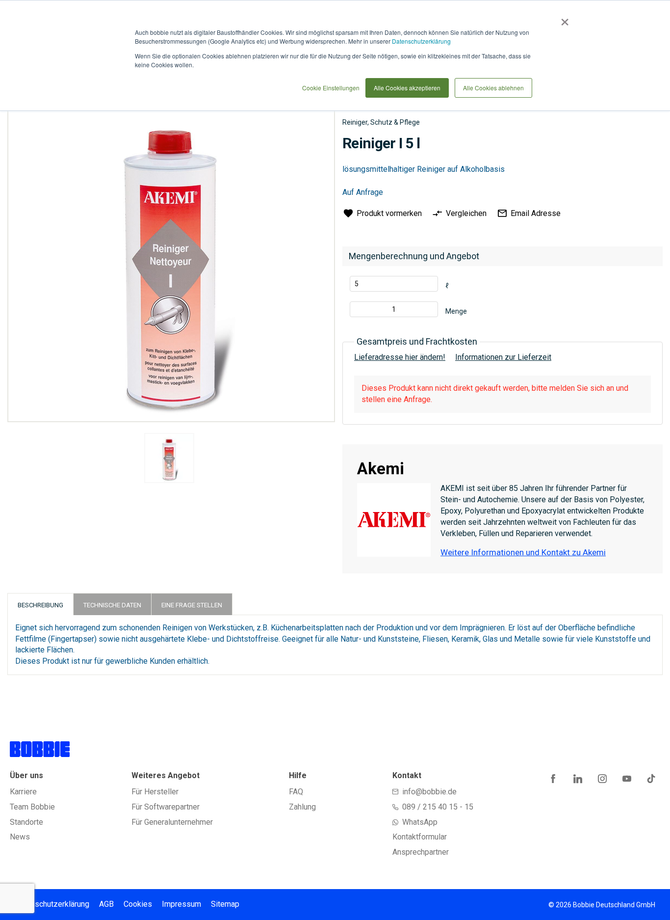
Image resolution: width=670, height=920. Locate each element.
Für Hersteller (155, 791)
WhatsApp (420, 822)
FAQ (296, 791)
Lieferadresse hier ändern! (399, 357)
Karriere (23, 791)
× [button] (563, 18)
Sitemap (225, 904)
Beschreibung (40, 605)
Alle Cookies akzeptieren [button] (407, 87)
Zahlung (302, 807)
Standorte (26, 822)
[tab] (40, 604)
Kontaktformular (419, 836)
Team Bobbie (32, 807)
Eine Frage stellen (191, 605)
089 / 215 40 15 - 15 (437, 807)
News (20, 836)
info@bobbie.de (429, 791)
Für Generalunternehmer (172, 822)
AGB (106, 904)
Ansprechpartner (420, 852)
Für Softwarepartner (165, 807)
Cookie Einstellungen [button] (331, 87)
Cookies (138, 904)
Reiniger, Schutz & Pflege (381, 122)
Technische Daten (112, 605)
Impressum (181, 904)
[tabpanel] (169, 460)
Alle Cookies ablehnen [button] (493, 87)
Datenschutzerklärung (421, 41)
